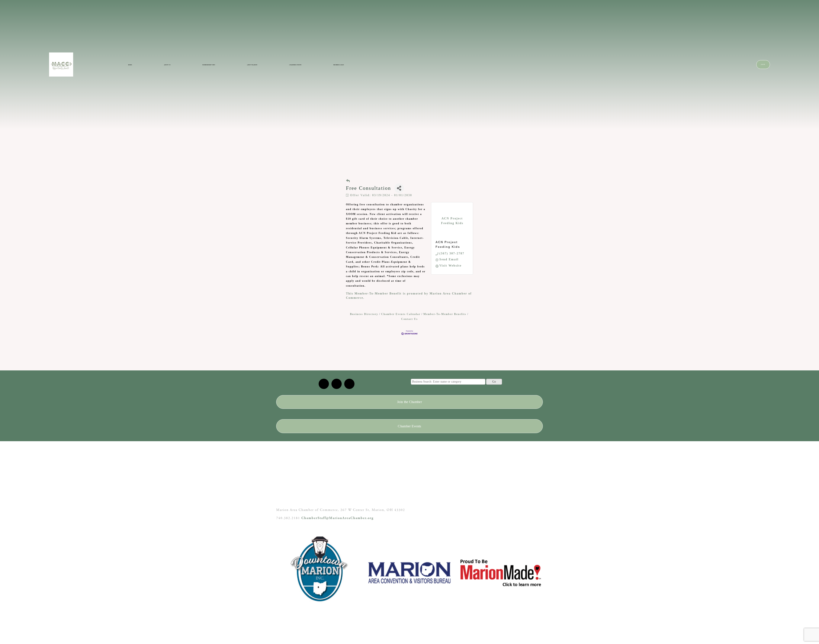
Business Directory (364, 314)
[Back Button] (348, 181)
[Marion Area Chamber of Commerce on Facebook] (349, 384)
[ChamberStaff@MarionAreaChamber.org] (324, 384)
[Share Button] (399, 188)
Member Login (338, 64)
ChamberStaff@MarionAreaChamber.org (337, 518)
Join (763, 64)
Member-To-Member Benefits (444, 314)
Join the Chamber (409, 402)
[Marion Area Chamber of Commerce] (336, 384)
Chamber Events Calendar (400, 314)
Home (130, 64)
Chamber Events (295, 64)
